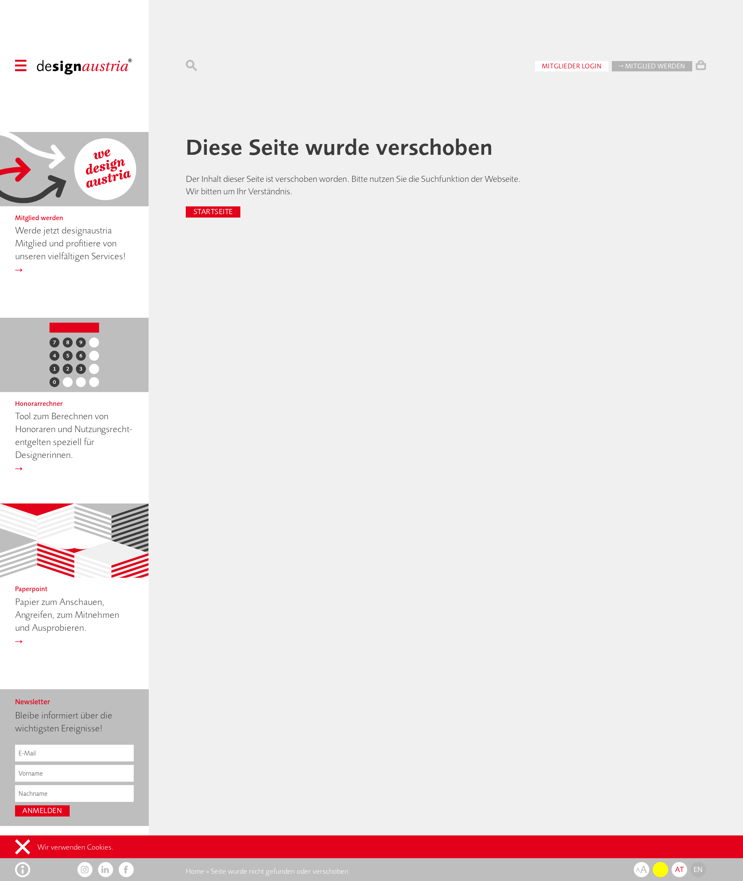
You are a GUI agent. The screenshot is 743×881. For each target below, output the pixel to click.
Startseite (213, 211)
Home (195, 871)
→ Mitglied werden (652, 66)
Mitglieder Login (572, 66)
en (698, 869)
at (679, 869)
